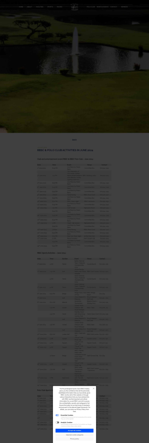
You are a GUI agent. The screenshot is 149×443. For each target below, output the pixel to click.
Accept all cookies (74, 430)
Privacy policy (74, 439)
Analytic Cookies (66, 422)
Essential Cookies (67, 415)
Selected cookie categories (74, 435)
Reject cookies (93, 388)
